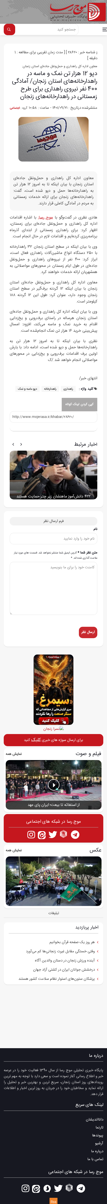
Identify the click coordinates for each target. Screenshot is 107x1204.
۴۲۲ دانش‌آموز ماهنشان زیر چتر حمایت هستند (53, 496)
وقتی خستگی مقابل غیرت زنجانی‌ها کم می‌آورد (60, 951)
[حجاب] (53, 728)
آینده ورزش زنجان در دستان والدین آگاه (65, 961)
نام (95, 529)
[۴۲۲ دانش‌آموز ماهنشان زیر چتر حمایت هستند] (53, 475)
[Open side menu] (105, 29)
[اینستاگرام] (31, 834)
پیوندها (97, 1135)
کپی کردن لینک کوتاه (79, 404)
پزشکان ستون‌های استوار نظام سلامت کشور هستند (56, 979)
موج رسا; (45, 217)
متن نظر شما (55, 555)
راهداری (68, 388)
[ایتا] (41, 834)
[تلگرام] (75, 834)
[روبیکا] (64, 834)
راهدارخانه (50, 388)
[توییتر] (53, 834)
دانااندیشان (94, 1120)
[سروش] (47, 1188)
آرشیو (99, 1143)
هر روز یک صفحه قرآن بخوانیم (72, 942)
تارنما (99, 1127)
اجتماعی (15, 108)
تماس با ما (95, 1159)
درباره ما (97, 1151)
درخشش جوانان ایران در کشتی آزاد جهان (64, 970)
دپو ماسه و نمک (27, 388)
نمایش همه (14, 754)
